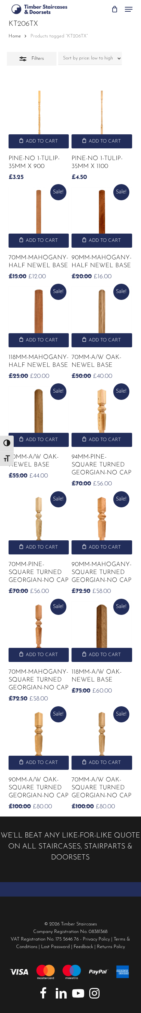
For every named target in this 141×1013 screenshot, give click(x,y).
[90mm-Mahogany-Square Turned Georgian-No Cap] (102, 524)
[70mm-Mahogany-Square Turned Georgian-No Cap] (39, 631)
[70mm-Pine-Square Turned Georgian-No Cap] (39, 524)
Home (15, 36)
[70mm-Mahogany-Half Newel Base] (39, 217)
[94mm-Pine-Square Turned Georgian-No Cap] (102, 416)
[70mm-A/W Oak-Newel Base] (102, 316)
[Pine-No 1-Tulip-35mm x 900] (39, 118)
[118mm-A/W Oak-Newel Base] (102, 631)
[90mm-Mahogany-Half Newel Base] (102, 217)
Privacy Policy (96, 939)
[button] (128, 9)
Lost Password (55, 946)
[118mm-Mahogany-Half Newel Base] (39, 316)
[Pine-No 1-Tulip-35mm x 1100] (102, 118)
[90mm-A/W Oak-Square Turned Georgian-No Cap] (39, 739)
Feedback (83, 946)
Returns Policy (111, 946)
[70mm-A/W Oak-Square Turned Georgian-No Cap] (102, 739)
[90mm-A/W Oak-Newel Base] (39, 416)
